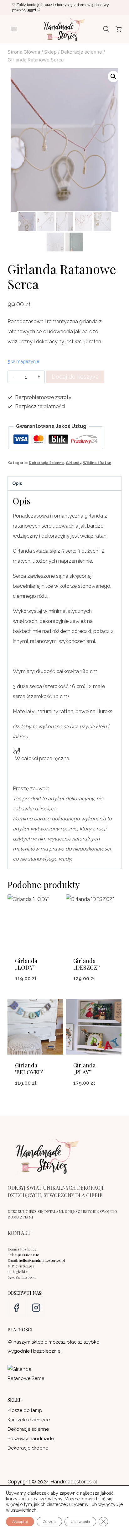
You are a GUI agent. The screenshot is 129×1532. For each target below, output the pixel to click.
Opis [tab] (17, 483)
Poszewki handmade (31, 1438)
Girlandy (73, 463)
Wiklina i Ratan (97, 463)
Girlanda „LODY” (26, 964)
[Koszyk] (118, 29)
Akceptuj (20, 1521)
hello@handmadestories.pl (42, 1260)
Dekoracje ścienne (46, 463)
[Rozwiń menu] (14, 29)
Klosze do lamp (25, 1410)
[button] (113, 76)
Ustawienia (80, 1521)
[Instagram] (36, 1308)
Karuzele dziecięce (29, 1420)
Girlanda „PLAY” (84, 1068)
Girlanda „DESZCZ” (86, 964)
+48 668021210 (27, 1254)
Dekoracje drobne (28, 1448)
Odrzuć (49, 1521)
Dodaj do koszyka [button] (35, 995)
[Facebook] (16, 1308)
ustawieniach (23, 1510)
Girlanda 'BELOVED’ (29, 1068)
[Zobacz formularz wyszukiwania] (106, 29)
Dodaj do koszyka (75, 376)
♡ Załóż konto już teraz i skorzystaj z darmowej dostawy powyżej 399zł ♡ (60, 7)
